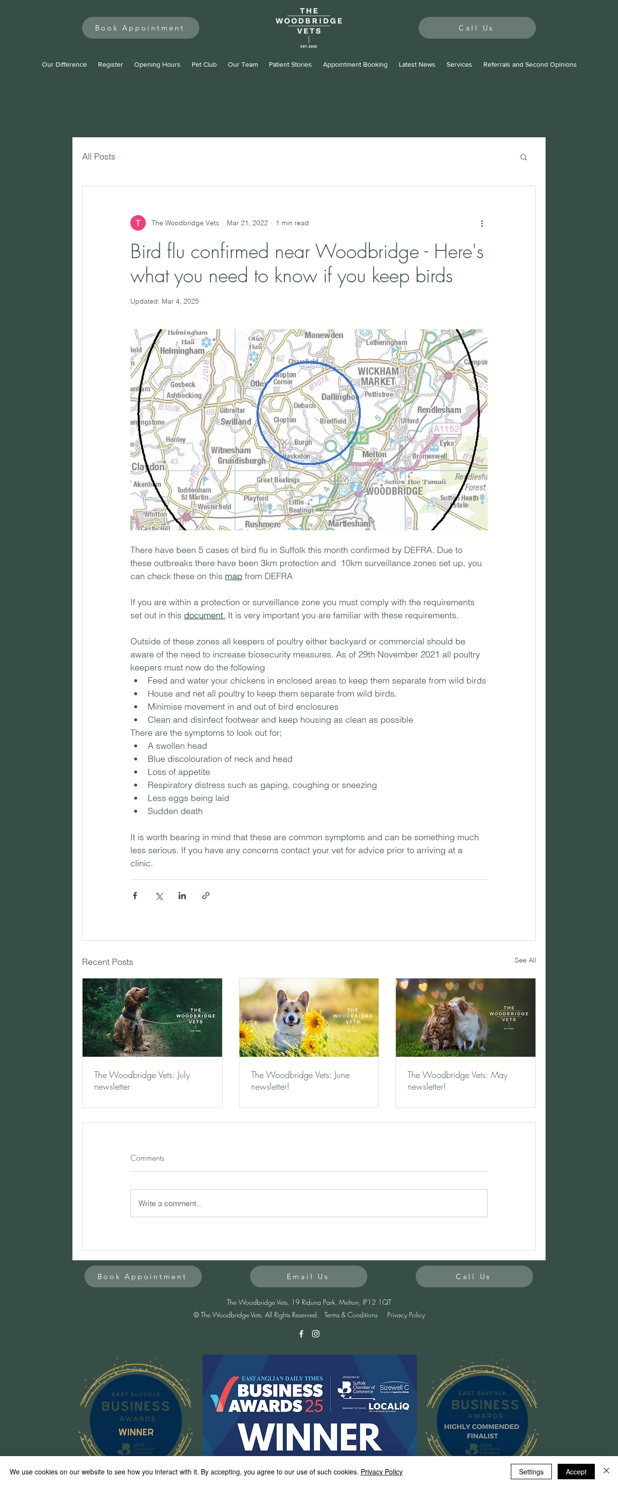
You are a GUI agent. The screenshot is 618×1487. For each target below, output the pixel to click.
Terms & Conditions (351, 1314)
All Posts (98, 156)
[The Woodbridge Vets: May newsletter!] (465, 1017)
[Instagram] (316, 1334)
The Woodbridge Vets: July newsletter (142, 1080)
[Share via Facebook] (135, 895)
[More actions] (482, 223)
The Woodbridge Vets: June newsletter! (300, 1080)
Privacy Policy (406, 1314)
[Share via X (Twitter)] (158, 895)
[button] (523, 156)
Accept (576, 1471)
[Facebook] (301, 1334)
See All (525, 960)
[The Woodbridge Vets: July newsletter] (152, 1017)
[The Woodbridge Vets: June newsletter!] (309, 1017)
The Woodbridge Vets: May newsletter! (457, 1080)
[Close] (606, 1471)
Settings (531, 1471)
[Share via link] (206, 895)
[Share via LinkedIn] (182, 895)
